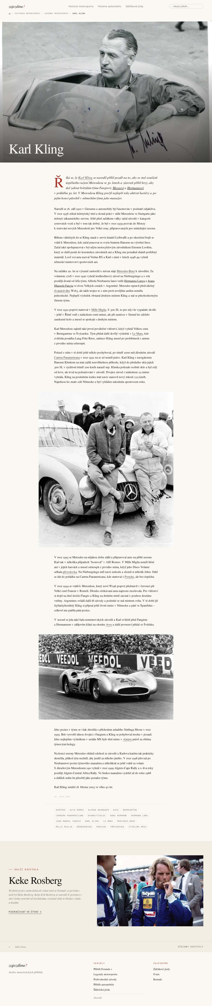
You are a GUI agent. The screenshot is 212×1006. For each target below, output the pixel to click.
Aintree (127, 739)
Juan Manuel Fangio (68, 821)
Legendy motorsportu (105, 974)
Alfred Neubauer (98, 810)
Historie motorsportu (81, 6)
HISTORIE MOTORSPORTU (27, 13)
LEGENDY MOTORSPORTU (56, 13)
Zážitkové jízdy (134, 6)
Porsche (129, 577)
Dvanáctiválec (97, 816)
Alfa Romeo (77, 810)
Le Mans (137, 333)
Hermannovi (135, 187)
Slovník (98, 997)
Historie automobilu (109, 6)
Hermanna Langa (134, 281)
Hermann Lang (139, 816)
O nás (156, 974)
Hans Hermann (118, 816)
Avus (109, 624)
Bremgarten (130, 810)
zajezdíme (17, 6)
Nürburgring (84, 827)
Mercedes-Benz (126, 271)
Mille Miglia (98, 310)
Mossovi (118, 187)
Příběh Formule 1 (103, 969)
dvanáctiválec (62, 291)
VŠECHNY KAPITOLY (190, 946)
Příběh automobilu (104, 984)
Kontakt (157, 979)
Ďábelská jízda (102, 989)
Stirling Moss (138, 827)
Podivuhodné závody (105, 979)
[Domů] (10, 13)
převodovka (70, 572)
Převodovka (117, 827)
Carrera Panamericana (67, 357)
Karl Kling (85, 177)
